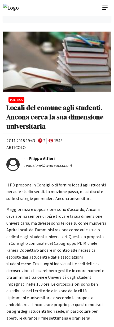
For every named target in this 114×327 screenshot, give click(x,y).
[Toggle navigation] (105, 8)
